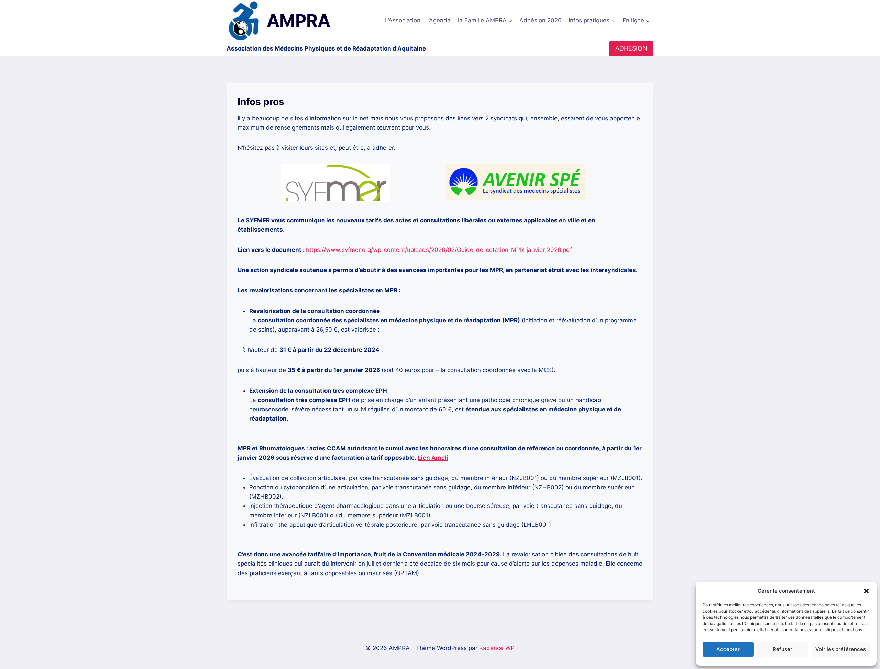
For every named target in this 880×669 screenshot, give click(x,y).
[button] (866, 591)
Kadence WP (497, 648)
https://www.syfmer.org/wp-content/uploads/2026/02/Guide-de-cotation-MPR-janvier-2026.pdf (439, 249)
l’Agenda (439, 20)
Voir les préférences (840, 649)
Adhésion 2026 (540, 20)
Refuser (782, 649)
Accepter (728, 649)
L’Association (402, 20)
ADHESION (631, 48)
